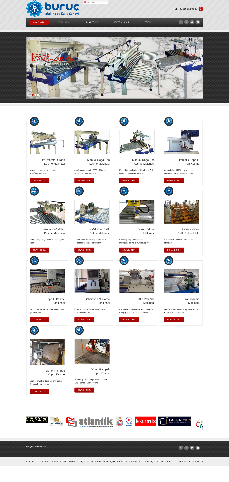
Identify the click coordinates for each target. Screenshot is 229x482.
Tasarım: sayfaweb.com (191, 461)
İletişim (147, 22)
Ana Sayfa (39, 22)
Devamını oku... (39, 180)
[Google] (186, 22)
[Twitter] (192, 22)
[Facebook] (181, 22)
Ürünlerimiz (91, 22)
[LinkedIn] (198, 22)
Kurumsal (64, 22)
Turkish (90, 2)
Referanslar (121, 22)
